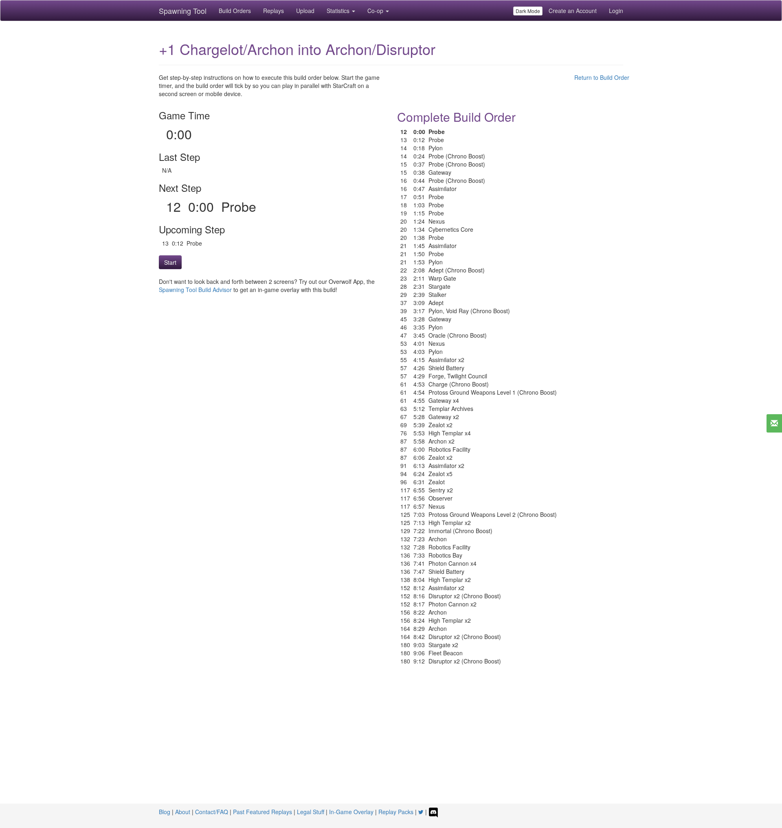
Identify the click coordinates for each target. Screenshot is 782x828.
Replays (273, 11)
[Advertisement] (391, 742)
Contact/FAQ (211, 812)
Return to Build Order (601, 77)
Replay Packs (395, 812)
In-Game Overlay (351, 812)
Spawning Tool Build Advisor (195, 290)
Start (170, 262)
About (182, 812)
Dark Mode (528, 10)
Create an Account (573, 11)
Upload (305, 11)
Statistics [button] (339, 11)
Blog (164, 812)
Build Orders (235, 11)
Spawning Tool (182, 10)
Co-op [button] (376, 11)
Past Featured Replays (262, 812)
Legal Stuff (310, 812)
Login (616, 11)
